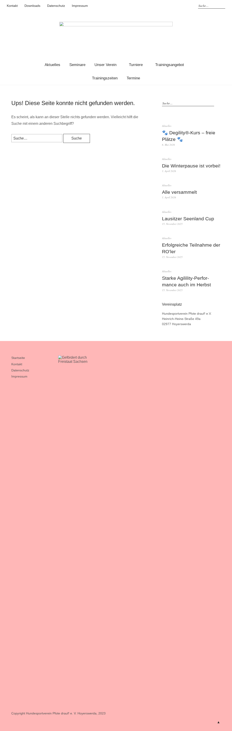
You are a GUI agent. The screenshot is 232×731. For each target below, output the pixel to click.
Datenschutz (56, 5)
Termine (133, 78)
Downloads (32, 5)
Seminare (77, 65)
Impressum (80, 5)
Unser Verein (105, 65)
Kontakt (12, 5)
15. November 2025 (172, 224)
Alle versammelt (179, 192)
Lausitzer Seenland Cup (188, 218)
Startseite (18, 358)
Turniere (136, 65)
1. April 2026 (169, 171)
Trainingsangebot (169, 65)
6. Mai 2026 (168, 144)
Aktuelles (52, 65)
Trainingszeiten (105, 78)
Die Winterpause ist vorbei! (191, 165)
